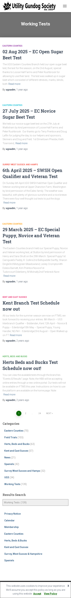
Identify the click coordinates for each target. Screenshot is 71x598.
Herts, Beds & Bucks (15, 540)
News (7, 457)
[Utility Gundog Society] (31, 6)
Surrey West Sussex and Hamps (20, 164)
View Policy (50, 593)
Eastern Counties (12, 46)
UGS (6, 477)
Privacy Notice (12, 513)
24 (39, 413)
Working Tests (12, 484)
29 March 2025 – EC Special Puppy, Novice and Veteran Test (31, 235)
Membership (11, 527)
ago (22, 89)
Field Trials (10, 437)
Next (48, 413)
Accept (37, 593)
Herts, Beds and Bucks (15, 356)
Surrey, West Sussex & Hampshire (23, 553)
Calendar (9, 520)
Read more (14, 84)
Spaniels (9, 464)
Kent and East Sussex (15, 297)
